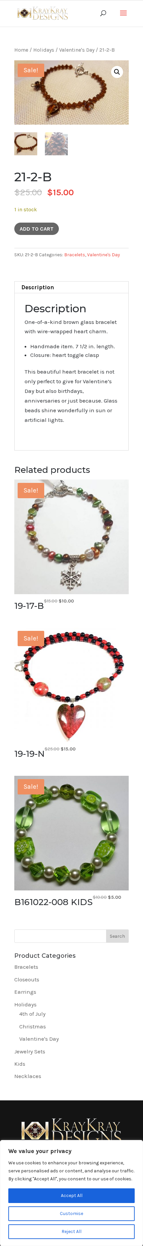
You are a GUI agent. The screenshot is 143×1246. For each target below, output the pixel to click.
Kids (19, 1063)
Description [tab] (37, 287)
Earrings (25, 991)
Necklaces (27, 1076)
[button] (117, 72)
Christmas (32, 1026)
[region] (71, 1193)
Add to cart (37, 229)
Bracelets (74, 255)
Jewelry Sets (29, 1051)
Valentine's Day (76, 50)
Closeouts (26, 979)
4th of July (32, 1013)
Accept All (71, 1195)
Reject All (71, 1231)
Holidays (43, 50)
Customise (71, 1213)
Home (21, 50)
